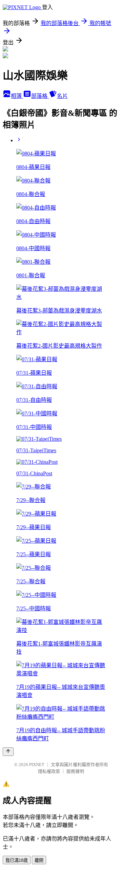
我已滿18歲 (16, 860)
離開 (39, 860)
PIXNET (36, 764)
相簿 (17, 96)
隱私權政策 (49, 771)
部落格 (40, 96)
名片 (62, 96)
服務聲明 (75, 771)
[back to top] (8, 751)
